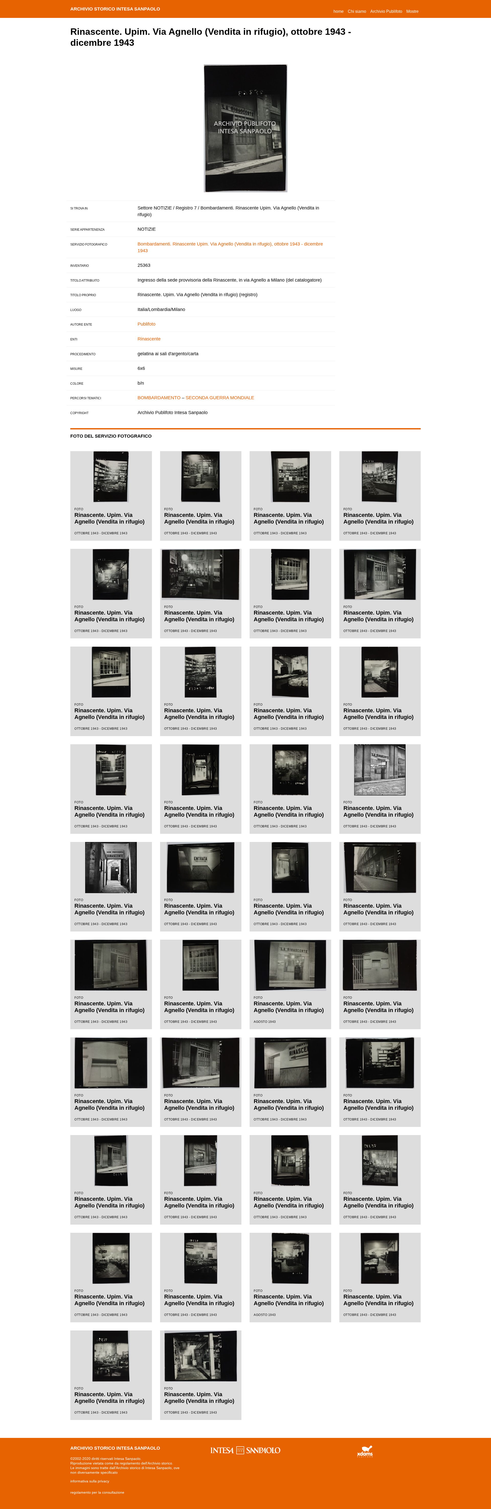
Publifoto (146, 324)
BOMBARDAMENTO (159, 397)
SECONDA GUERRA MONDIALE (220, 397)
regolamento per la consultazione (97, 1492)
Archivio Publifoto (386, 11)
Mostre (412, 11)
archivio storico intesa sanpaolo (115, 9)
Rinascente (149, 338)
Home (339, 11)
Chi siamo (357, 11)
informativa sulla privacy (89, 1481)
